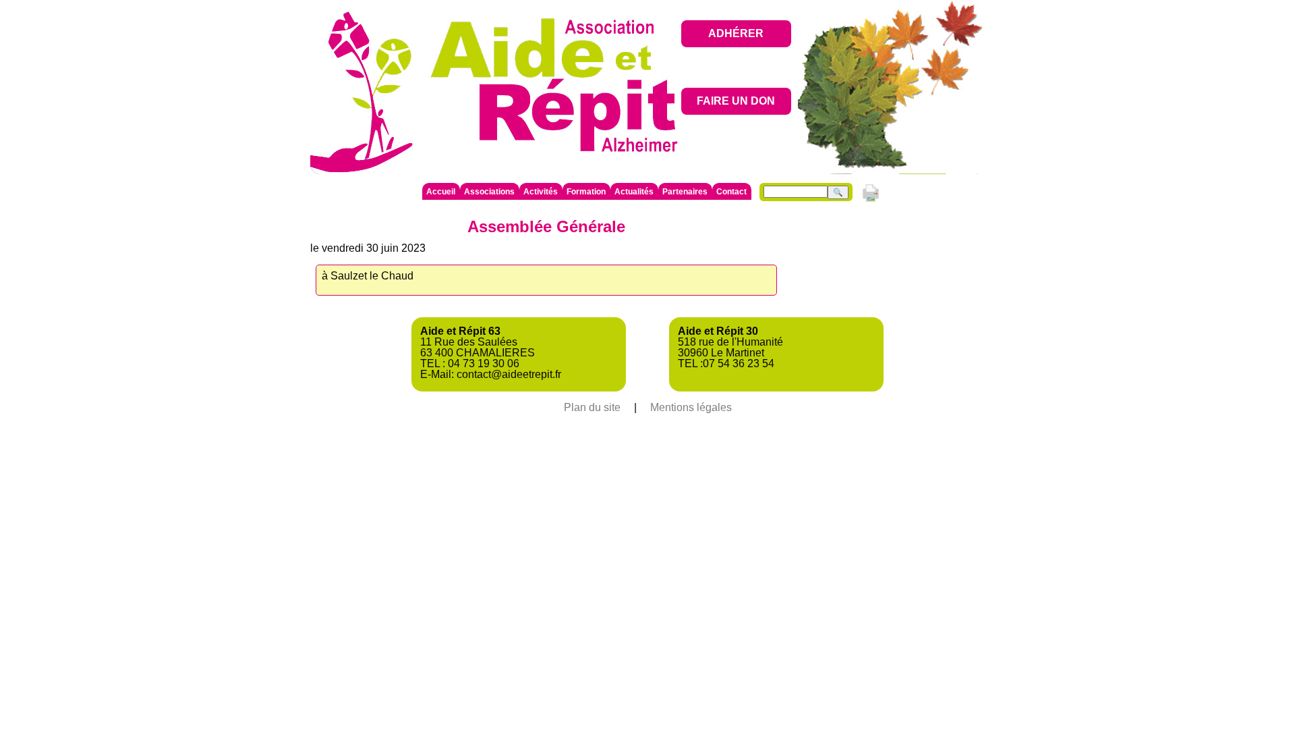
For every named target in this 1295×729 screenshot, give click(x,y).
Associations (489, 191)
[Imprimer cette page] (871, 200)
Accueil (440, 191)
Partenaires (685, 191)
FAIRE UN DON (736, 101)
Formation (586, 191)
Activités (540, 191)
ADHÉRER (736, 33)
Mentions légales (691, 407)
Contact (731, 191)
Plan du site (592, 407)
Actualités (634, 191)
